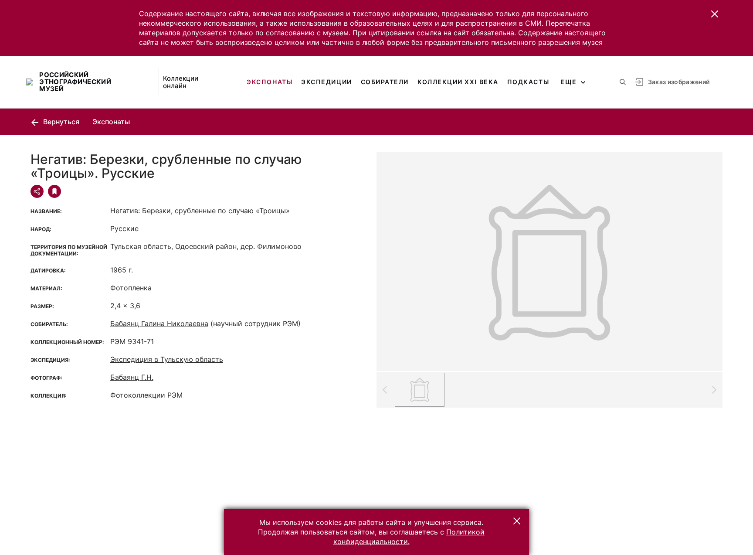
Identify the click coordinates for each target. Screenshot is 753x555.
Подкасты (528, 81)
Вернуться (60, 121)
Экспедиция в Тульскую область (166, 359)
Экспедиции (326, 81)
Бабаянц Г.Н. (131, 377)
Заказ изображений (679, 81)
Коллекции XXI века (458, 81)
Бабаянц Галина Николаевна (159, 323)
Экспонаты (269, 81)
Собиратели (385, 81)
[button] (714, 13)
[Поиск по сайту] (622, 82)
